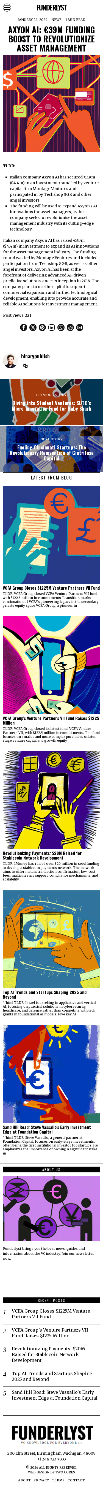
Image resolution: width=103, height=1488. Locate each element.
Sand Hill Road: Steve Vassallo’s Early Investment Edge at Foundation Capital (47, 1129)
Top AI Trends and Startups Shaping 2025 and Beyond (45, 994)
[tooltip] (23, 327)
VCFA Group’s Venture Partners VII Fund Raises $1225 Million (51, 720)
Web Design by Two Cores (51, 1472)
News (56, 20)
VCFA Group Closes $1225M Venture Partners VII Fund (51, 588)
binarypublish (35, 356)
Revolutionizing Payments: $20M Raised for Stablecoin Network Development (42, 855)
